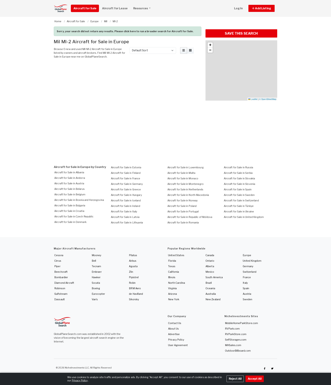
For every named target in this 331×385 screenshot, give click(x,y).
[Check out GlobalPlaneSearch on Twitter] (272, 368)
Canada (209, 255)
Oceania (210, 288)
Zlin (131, 271)
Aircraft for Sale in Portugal (183, 211)
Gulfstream (60, 293)
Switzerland (249, 271)
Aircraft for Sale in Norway (182, 200)
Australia (210, 293)
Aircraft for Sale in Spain (238, 189)
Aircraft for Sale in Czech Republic (73, 216)
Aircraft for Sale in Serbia (238, 172)
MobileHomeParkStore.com (241, 323)
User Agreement (178, 345)
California (173, 271)
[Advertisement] (127, 69)
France (247, 277)
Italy (245, 282)
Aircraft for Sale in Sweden (239, 194)
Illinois (171, 277)
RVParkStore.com (235, 334)
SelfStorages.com (235, 339)
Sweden (247, 299)
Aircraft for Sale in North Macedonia (188, 194)
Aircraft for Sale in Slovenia (239, 183)
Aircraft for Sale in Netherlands (185, 189)
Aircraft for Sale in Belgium (69, 194)
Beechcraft (61, 271)
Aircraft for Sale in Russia (238, 167)
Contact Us (174, 323)
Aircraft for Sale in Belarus (69, 188)
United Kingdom (252, 260)
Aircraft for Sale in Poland (182, 205)
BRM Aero (135, 288)
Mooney (96, 255)
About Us (173, 328)
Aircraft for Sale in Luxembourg (185, 167)
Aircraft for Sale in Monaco (182, 178)
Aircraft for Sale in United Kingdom (244, 216)
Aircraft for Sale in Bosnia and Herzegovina (79, 199)
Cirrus (57, 260)
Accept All (255, 378)
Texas (171, 266)
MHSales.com (233, 345)
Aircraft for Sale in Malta (181, 172)
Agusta (133, 266)
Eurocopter (98, 293)
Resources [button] (140, 8)
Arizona (172, 293)
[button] (261, 8)
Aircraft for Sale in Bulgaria (69, 205)
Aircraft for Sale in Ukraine (239, 211)
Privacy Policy (176, 339)
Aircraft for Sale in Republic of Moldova (189, 216)
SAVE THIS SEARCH (241, 33)
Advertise (174, 334)
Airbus (132, 260)
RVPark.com (232, 328)
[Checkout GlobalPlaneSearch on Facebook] (264, 368)
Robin (132, 282)
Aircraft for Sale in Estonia (126, 167)
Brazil (208, 282)
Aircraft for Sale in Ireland (125, 205)
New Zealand (213, 299)
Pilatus (133, 255)
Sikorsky (134, 299)
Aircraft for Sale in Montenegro (185, 183)
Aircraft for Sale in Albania (69, 172)
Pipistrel (134, 277)
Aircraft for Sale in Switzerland (241, 200)
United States (176, 255)
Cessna (58, 255)
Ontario (209, 260)
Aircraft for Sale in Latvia (125, 216)
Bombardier (61, 277)
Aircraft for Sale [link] (84, 8)
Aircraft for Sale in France (125, 178)
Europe (247, 255)
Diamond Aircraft (64, 282)
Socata (96, 282)
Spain (246, 288)
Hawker (96, 277)
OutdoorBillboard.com (238, 350)
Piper (57, 266)
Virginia (172, 288)
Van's (95, 299)
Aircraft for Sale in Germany (127, 183)
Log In (238, 8)
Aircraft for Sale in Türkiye (239, 205)
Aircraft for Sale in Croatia (69, 210)
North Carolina (176, 282)
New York (173, 299)
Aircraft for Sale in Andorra (69, 177)
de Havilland (136, 293)
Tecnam (96, 266)
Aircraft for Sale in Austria (69, 183)
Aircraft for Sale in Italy (124, 211)
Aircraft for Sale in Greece (126, 189)
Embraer (97, 271)
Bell (94, 260)
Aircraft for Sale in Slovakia (239, 178)
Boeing (96, 288)
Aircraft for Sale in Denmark (70, 221)
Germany (248, 266)
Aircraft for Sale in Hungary (126, 194)
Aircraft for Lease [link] (115, 8)
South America (214, 277)
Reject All (235, 378)
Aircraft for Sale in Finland (126, 172)
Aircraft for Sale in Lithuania (127, 222)
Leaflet (253, 98)
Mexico (209, 271)
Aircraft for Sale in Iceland (126, 200)
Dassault (59, 299)
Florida (172, 260)
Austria (247, 293)
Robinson (59, 288)
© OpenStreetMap (267, 98)
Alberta (209, 266)
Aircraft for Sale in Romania (183, 222)
